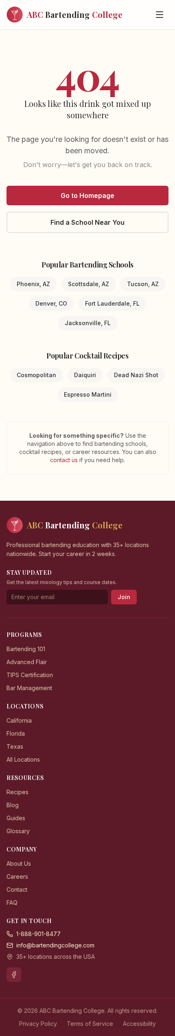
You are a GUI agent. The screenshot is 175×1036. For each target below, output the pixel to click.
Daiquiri (85, 374)
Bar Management (29, 687)
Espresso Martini (88, 394)
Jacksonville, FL (88, 322)
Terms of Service (90, 1023)
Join (124, 596)
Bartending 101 (26, 648)
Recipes (17, 791)
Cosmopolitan (36, 374)
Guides (16, 817)
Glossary (18, 830)
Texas (15, 746)
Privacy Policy (38, 1023)
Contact (17, 889)
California (19, 720)
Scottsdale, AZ (88, 283)
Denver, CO (51, 303)
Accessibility (139, 1023)
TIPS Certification (30, 674)
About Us (19, 863)
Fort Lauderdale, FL (112, 303)
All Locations (23, 759)
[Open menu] (159, 15)
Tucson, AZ (143, 283)
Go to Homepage (87, 195)
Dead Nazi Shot (136, 374)
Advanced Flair (27, 661)
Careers (17, 876)
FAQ (12, 902)
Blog (13, 804)
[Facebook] (14, 974)
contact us (64, 459)
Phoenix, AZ (33, 283)
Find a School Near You (87, 222)
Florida (16, 733)
